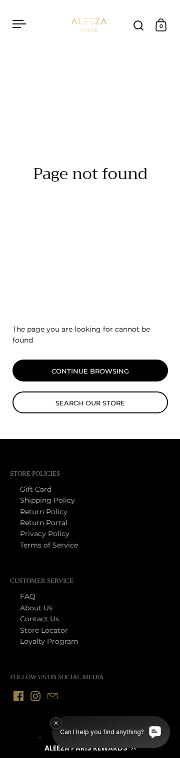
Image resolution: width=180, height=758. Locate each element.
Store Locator (44, 630)
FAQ (28, 596)
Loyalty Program (49, 641)
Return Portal (44, 522)
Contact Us (39, 618)
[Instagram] (35, 696)
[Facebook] (18, 696)
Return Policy (44, 511)
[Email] (52, 696)
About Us (36, 607)
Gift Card (36, 489)
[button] (90, 748)
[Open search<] (139, 25)
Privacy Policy (45, 533)
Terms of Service (49, 545)
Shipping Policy (47, 500)
